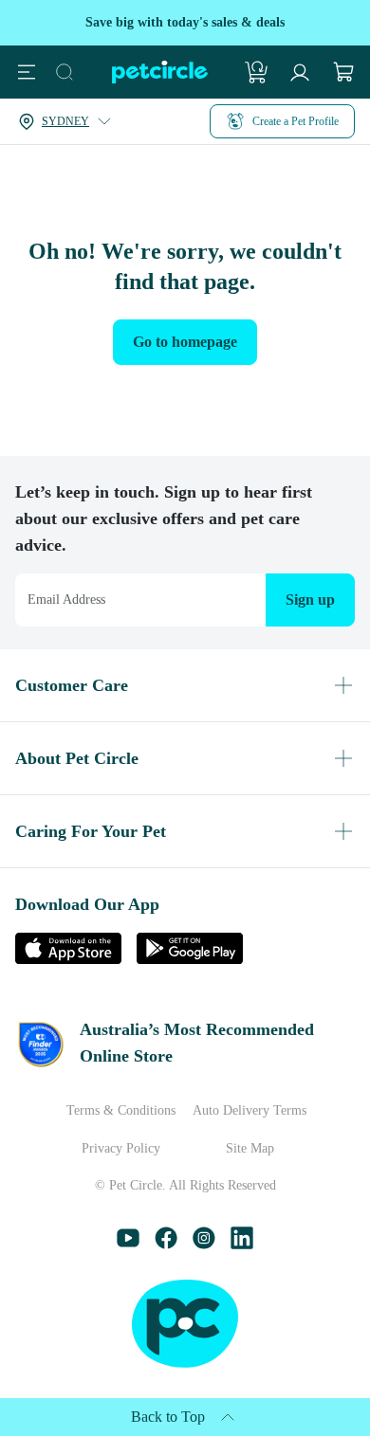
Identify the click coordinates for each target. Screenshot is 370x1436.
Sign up (310, 599)
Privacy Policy (121, 1148)
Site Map (250, 1148)
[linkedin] (242, 1244)
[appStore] (68, 959)
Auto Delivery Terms (249, 1110)
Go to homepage (185, 342)
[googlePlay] (190, 959)
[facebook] (166, 1244)
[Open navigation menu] (26, 72)
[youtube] (128, 1244)
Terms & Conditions (121, 1110)
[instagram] (204, 1244)
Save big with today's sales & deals (185, 22)
